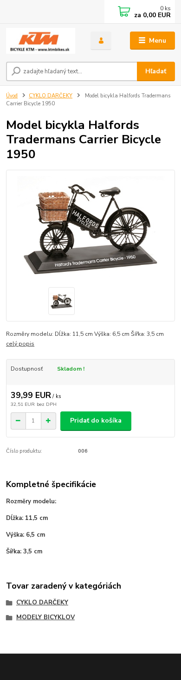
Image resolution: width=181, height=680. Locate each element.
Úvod (12, 95)
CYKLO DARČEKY (50, 95)
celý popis (20, 343)
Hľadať (155, 71)
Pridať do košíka (96, 420)
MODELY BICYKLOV (45, 617)
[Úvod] (41, 41)
